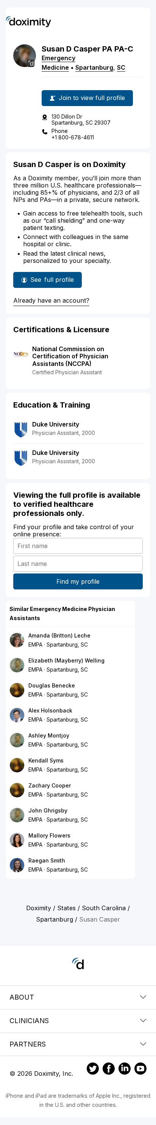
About (21, 997)
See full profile (52, 282)
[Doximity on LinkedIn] (125, 1070)
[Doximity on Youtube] (140, 1070)
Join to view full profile (92, 98)
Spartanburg (94, 67)
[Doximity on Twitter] (93, 1070)
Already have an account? (51, 300)
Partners (27, 1044)
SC (121, 67)
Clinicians (29, 1021)
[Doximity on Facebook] (109, 1070)
